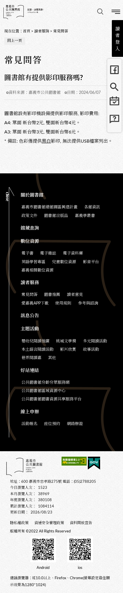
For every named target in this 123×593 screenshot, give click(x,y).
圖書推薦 (52, 295)
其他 (52, 358)
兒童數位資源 (64, 262)
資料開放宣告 (81, 523)
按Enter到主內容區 (40, 4)
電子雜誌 (48, 253)
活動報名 (29, 424)
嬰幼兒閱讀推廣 (35, 341)
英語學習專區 (33, 262)
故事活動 (91, 350)
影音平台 (91, 262)
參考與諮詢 (88, 303)
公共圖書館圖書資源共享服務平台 (51, 399)
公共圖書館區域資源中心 (43, 391)
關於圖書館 (32, 195)
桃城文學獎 (66, 341)
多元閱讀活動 (95, 341)
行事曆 (114, 104)
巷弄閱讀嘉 (31, 358)
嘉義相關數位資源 (37, 270)
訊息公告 (30, 315)
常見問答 (60, 31)
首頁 (26, 31)
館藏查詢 (114, 87)
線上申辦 (30, 412)
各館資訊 (92, 207)
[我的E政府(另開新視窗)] (94, 464)
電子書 (27, 253)
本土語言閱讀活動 (37, 350)
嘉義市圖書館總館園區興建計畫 (49, 207)
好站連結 (30, 370)
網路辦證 (75, 424)
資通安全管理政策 (49, 523)
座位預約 (52, 424)
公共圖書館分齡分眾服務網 (45, 383)
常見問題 (114, 121)
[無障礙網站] (74, 462)
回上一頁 (14, 41)
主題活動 (30, 329)
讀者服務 (41, 31)
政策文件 (29, 216)
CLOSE (7, 196)
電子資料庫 (73, 253)
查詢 (100, 11)
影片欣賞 (68, 350)
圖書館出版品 (56, 216)
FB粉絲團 (114, 69)
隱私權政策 (19, 523)
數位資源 (30, 241)
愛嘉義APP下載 (35, 303)
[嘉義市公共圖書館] (23, 12)
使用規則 (63, 303)
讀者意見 (75, 295)
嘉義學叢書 (85, 216)
